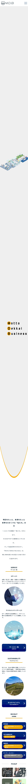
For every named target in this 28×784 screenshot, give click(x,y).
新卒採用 (12, 726)
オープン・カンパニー (12, 755)
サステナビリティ (14, 703)
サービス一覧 (14, 648)
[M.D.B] (7, 3)
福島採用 (12, 745)
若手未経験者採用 (9, 735)
